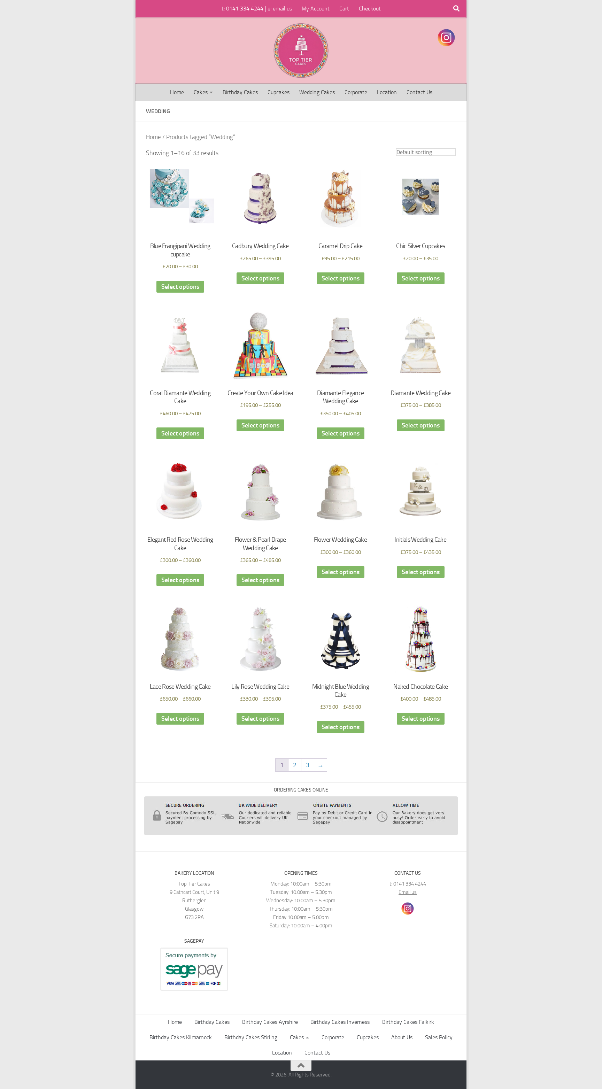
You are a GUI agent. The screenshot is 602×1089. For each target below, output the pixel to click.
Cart (344, 8)
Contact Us (419, 92)
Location (387, 92)
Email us (408, 892)
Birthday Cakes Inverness (340, 1022)
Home (177, 92)
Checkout (370, 8)
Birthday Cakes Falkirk (408, 1022)
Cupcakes (279, 92)
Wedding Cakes (317, 92)
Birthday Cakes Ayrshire (270, 1022)
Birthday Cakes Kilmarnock (180, 1037)
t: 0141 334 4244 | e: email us (257, 8)
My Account (316, 8)
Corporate (356, 92)
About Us (401, 1037)
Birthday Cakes (240, 92)
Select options (180, 287)
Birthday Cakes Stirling (250, 1037)
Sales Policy (439, 1037)
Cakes (201, 92)
